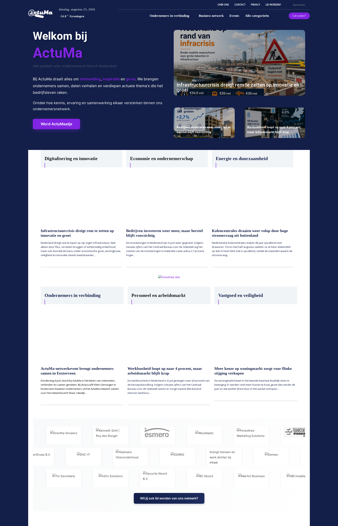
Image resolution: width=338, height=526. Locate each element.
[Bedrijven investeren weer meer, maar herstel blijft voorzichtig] (204, 123)
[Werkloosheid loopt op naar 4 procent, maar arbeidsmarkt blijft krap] (274, 123)
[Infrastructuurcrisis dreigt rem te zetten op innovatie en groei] (239, 63)
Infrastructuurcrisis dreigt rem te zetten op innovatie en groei (238, 87)
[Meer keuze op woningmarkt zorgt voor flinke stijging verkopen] (255, 333)
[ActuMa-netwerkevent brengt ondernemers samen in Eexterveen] (82, 333)
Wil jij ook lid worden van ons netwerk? (169, 498)
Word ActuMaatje (56, 124)
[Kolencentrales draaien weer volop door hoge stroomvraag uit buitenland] (252, 195)
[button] (288, 4)
